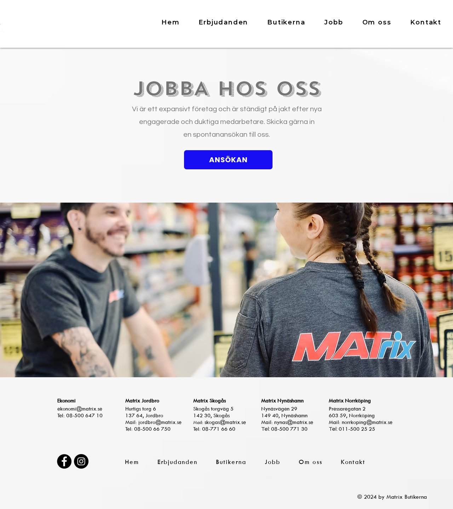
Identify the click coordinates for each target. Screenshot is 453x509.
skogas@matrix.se (225, 422)
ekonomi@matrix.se (79, 408)
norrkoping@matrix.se (367, 422)
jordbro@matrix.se (160, 422)
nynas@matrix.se (293, 422)
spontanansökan (220, 134)
